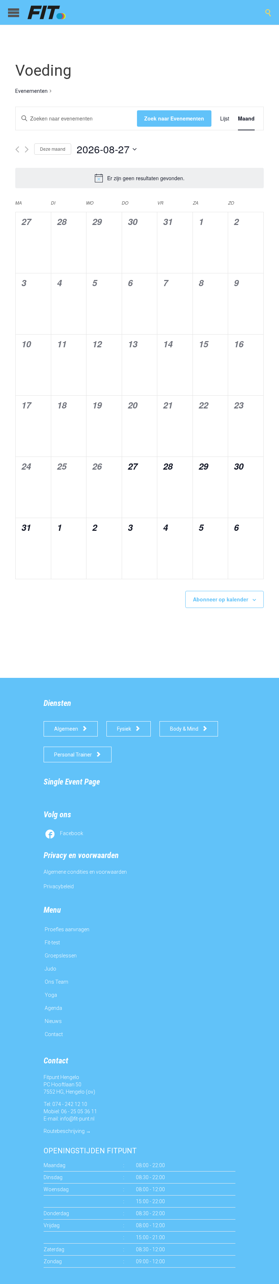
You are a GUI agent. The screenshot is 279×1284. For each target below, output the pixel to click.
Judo (50, 969)
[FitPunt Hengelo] (53, 12)
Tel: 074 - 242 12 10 (65, 1104)
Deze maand (52, 149)
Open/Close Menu (13, 12)
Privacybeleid (59, 886)
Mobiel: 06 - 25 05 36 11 (70, 1111)
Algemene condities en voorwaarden (85, 872)
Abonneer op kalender (220, 599)
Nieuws (53, 1021)
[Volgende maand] (27, 149)
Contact (54, 1034)
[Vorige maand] (17, 149)
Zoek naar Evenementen (174, 118)
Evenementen (31, 91)
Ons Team (56, 982)
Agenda (53, 1008)
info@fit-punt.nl (77, 1119)
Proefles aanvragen (67, 929)
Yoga (51, 995)
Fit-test (52, 942)
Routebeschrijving (64, 1131)
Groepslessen (61, 956)
